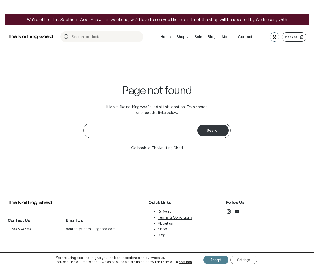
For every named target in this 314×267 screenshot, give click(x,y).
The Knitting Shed (167, 147)
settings (185, 262)
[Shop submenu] (187, 37)
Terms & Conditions (175, 217)
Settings (243, 260)
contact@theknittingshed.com (90, 229)
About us (165, 223)
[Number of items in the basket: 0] (294, 37)
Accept (216, 260)
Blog (161, 235)
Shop (162, 229)
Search (137, 37)
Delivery (164, 211)
